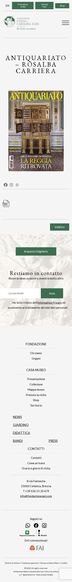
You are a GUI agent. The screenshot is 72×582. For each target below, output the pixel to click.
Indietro (60, 227)
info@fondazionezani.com (36, 496)
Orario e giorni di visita (36, 468)
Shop (62, 5)
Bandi (18, 441)
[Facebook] (5, 184)
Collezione (36, 384)
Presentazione (36, 379)
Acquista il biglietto (36, 251)
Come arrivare (36, 463)
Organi (36, 358)
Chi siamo (36, 353)
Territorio (36, 405)
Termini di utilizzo (12, 563)
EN (7, 5)
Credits (64, 563)
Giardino (21, 425)
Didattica (21, 433)
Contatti (36, 457)
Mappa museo (36, 389)
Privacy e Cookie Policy (49, 563)
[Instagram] (11, 184)
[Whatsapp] (17, 184)
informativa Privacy (49, 302)
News (17, 417)
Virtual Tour (44, 5)
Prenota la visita (23, 5)
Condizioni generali (30, 563)
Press (53, 441)
